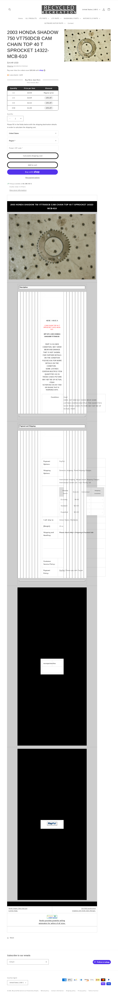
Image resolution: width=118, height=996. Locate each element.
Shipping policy (71, 990)
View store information (18, 190)
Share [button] (12, 938)
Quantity (10, 114)
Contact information (57, 990)
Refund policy (45, 990)
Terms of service (93, 990)
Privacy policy (82, 990)
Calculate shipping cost (33, 156)
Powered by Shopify (32, 990)
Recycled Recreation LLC (19, 990)
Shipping (10, 66)
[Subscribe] (46, 962)
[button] (9, 9)
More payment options (32, 177)
